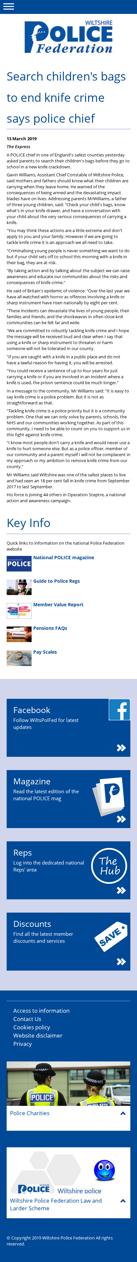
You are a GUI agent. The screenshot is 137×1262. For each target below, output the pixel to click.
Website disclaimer (38, 1035)
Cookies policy (31, 1027)
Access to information (41, 1010)
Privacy (22, 1044)
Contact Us (27, 1019)
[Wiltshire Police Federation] (68, 37)
